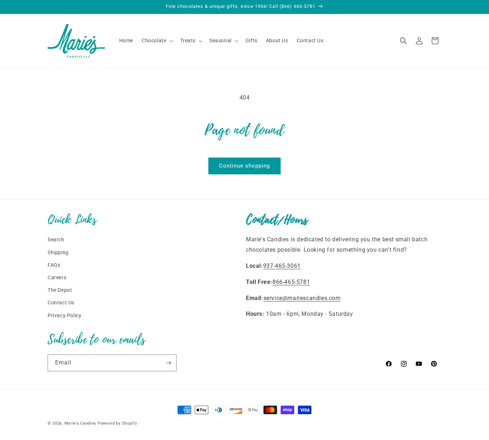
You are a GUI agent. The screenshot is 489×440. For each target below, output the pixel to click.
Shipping (58, 252)
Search (56, 239)
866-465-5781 (291, 282)
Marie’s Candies (80, 423)
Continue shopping (244, 166)
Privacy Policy (64, 315)
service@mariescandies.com (302, 298)
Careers (57, 277)
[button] (156, 40)
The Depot (60, 290)
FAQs (54, 265)
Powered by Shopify (117, 423)
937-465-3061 (282, 265)
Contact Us (61, 302)
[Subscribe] (168, 362)
